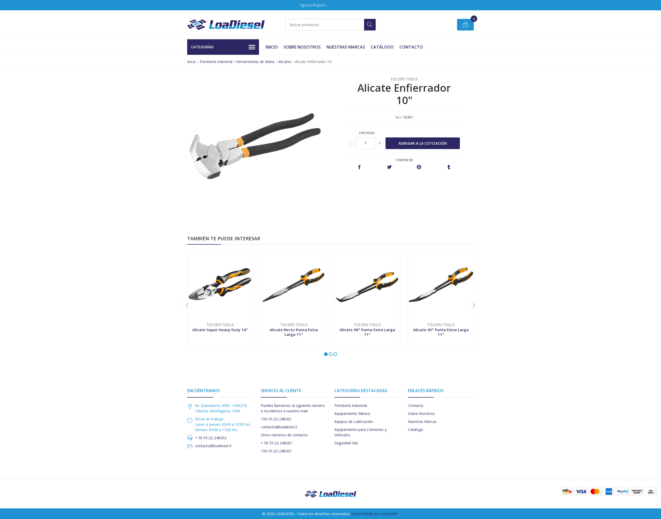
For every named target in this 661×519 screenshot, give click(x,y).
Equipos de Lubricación (353, 421)
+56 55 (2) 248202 (276, 418)
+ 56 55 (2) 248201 (276, 442)
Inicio (272, 47)
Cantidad (367, 133)
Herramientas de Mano (255, 61)
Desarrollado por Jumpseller (374, 513)
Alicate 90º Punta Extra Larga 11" (367, 332)
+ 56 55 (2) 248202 (210, 437)
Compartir (404, 160)
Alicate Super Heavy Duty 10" (220, 329)
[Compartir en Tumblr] (448, 167)
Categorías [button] (202, 46)
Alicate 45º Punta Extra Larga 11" (441, 332)
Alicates (285, 61)
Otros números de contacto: (284, 434)
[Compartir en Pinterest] (419, 167)
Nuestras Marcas (345, 47)
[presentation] (187, 305)
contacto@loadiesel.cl (213, 445)
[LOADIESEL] (226, 24)
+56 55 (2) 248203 (276, 450)
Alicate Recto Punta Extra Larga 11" (294, 332)
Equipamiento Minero (352, 413)
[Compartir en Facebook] (359, 167)
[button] (326, 354)
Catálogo (382, 47)
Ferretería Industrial (216, 61)
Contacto (411, 47)
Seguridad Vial (346, 442)
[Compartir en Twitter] (389, 167)
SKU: (398, 117)
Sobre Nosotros (302, 47)
